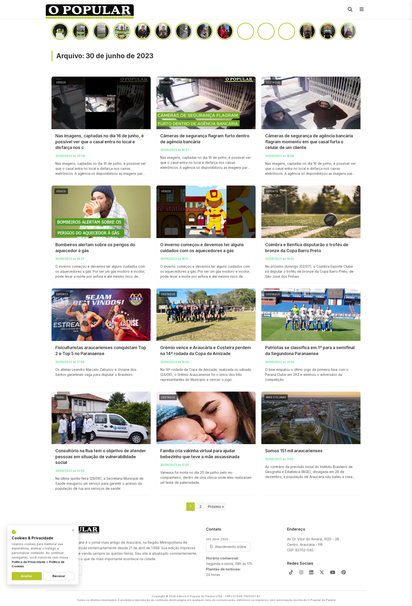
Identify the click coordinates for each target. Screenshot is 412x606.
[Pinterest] (344, 572)
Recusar (58, 576)
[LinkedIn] (311, 572)
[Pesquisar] (350, 9)
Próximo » (216, 507)
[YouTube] (332, 572)
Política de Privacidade (28, 562)
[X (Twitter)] (322, 572)
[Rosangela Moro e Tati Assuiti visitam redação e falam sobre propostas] (60, 31)
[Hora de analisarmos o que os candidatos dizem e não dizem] (142, 31)
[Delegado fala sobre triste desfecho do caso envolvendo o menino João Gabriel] (204, 31)
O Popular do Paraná (321, 600)
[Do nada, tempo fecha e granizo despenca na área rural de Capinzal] (101, 31)
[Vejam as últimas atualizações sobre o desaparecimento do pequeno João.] (245, 31)
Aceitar (26, 576)
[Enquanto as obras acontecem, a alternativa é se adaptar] (307, 31)
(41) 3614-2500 (217, 539)
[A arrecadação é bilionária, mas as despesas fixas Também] (121, 31)
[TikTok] (291, 572)
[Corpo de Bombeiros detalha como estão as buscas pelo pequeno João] (266, 31)
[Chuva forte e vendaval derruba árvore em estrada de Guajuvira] (183, 31)
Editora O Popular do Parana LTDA (199, 596)
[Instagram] (301, 572)
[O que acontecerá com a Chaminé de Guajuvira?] (348, 31)
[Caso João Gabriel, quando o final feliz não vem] (163, 31)
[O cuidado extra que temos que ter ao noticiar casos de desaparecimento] (327, 31)
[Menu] (361, 9)
